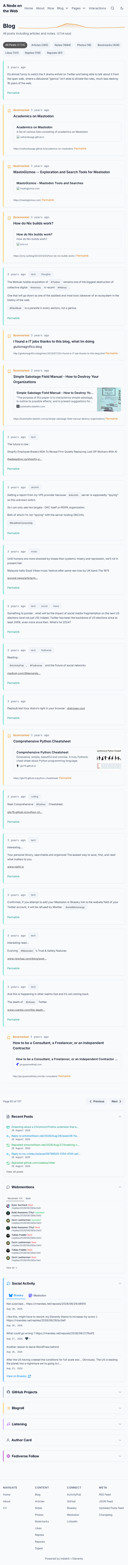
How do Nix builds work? (33, 223)
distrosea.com (76, 708)
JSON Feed (106, 1501)
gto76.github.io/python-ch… (24, 812)
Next (115, 1101)
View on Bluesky (16, 1376)
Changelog (105, 1514)
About (40, 8)
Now (51, 8)
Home (28, 8)
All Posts (15, 44)
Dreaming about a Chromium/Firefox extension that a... (45, 1126)
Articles (39, 45)
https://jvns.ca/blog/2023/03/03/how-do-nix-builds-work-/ (44, 256)
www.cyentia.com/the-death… (26, 1010)
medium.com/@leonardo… (24, 673)
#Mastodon (27, 950)
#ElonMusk (16, 308)
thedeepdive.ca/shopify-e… (24, 459)
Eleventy (77, 1558)
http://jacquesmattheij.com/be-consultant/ (35, 1076)
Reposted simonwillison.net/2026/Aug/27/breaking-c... (46, 1144)
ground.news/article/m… (22, 578)
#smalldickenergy (75, 907)
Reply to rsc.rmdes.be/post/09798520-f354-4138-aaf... (46, 1153)
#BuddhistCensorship (21, 523)
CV (5, 1508)
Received (15, 1198)
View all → (11, 1267)
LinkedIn (72, 1521)
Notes (63, 45)
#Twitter (55, 282)
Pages (76, 8)
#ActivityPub (17, 665)
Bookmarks (109, 45)
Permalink (13, 92)
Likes (12, 52)
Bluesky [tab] (18, 1295)
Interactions (97, 8)
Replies (33, 52)
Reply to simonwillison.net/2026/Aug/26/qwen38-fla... (45, 1135)
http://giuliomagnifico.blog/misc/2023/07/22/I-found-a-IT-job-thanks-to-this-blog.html (59, 353)
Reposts (54, 52)
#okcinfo (73, 495)
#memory (35, 287)
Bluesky (72, 1508)
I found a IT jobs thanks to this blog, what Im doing (53, 341)
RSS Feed (105, 1494)
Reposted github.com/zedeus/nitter (33, 1162)
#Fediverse (36, 665)
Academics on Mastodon (33, 116)
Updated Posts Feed (111, 1508)
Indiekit (65, 1558)
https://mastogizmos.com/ (27, 200)
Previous (98, 1101)
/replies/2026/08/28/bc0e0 (26, 1208)
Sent (28, 1198)
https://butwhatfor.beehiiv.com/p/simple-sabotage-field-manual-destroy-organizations (59, 418)
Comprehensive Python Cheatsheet (42, 741)
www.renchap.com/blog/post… (26, 958)
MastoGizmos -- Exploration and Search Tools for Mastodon (61, 172)
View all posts (14, 1171)
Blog (60, 8)
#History (62, 287)
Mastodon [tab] (40, 1295)
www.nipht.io (15, 866)
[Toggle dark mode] (122, 8)
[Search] (112, 8)
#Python (41, 804)
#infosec (30, 1002)
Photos (84, 45)
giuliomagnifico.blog (27, 346)
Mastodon (73, 1514)
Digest (39, 1548)
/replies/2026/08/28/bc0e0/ (27, 1215)
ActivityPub (74, 1494)
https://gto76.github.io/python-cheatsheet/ (35, 778)
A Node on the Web (12, 8)
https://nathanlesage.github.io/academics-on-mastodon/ (43, 148)
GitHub (71, 1501)
